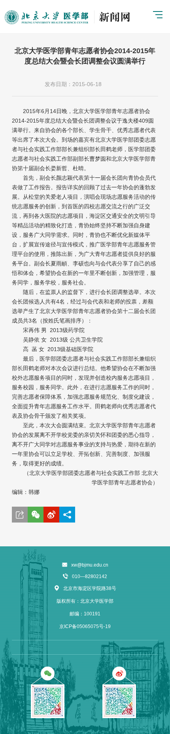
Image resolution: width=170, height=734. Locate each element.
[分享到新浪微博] (51, 515)
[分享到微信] (35, 515)
